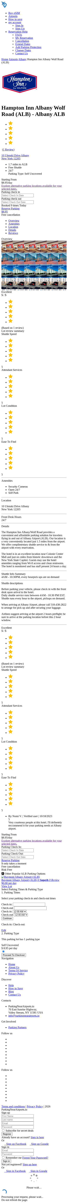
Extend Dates (22, 44)
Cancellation (22, 41)
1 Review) (8, 149)
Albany (22, 59)
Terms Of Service (18, 970)
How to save (15, 19)
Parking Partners (17, 1027)
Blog (11, 991)
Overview (13, 220)
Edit (3, 930)
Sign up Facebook (15, 1143)
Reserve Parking (10, 860)
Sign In (19, 25)
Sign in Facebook (15, 1171)
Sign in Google (38, 1171)
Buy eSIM (14, 13)
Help (11, 985)
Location (13, 226)
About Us (13, 967)
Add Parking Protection (28, 47)
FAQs (18, 34)
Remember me (13, 1157)
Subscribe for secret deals (19, 1130)
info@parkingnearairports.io (23, 1015)
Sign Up (20, 28)
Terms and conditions (13, 1106)
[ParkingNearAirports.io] (23, 7)
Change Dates (23, 50)
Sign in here (37, 1137)
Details (12, 229)
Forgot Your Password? (35, 1157)
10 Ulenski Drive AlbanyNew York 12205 (15, 157)
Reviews (13, 233)
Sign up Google (39, 1143)
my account (14, 22)
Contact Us (21, 53)
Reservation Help (18, 31)
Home (4, 59)
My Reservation (24, 37)
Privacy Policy (16, 973)
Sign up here (30, 1164)
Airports (12, 16)
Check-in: (7, 904)
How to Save (15, 988)
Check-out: (7, 908)
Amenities (14, 223)
